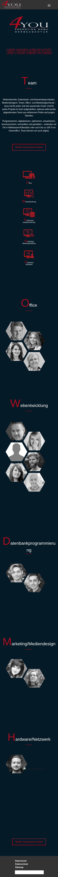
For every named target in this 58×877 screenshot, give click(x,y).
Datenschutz (21, 864)
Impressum (21, 861)
